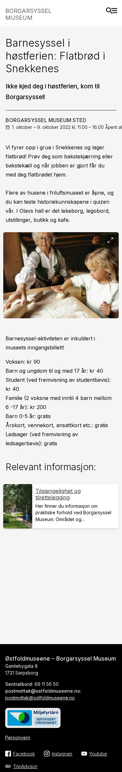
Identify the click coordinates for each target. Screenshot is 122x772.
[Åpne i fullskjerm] (110, 240)
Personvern (17, 737)
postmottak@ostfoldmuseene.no (40, 697)
